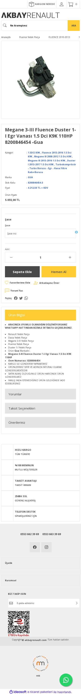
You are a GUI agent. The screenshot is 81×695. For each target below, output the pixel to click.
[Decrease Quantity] (11, 257)
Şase (7, 225)
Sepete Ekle (22, 272)
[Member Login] (61, 4)
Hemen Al (58, 272)
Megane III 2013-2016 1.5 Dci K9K (46, 160)
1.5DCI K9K (34, 152)
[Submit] (76, 603)
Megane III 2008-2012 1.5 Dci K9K (52, 156)
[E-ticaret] (40, 691)
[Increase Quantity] (70, 257)
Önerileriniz (16, 422)
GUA (30, 177)
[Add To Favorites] (17, 283)
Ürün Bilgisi (16, 315)
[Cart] (73, 4)
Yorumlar (15, 394)
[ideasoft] (18, 692)
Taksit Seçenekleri (21, 408)
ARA (73, 25)
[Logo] (30, 15)
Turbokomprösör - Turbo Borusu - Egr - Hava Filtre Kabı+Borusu (52, 168)
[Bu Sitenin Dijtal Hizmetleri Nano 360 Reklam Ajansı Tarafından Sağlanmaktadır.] (40, 666)
